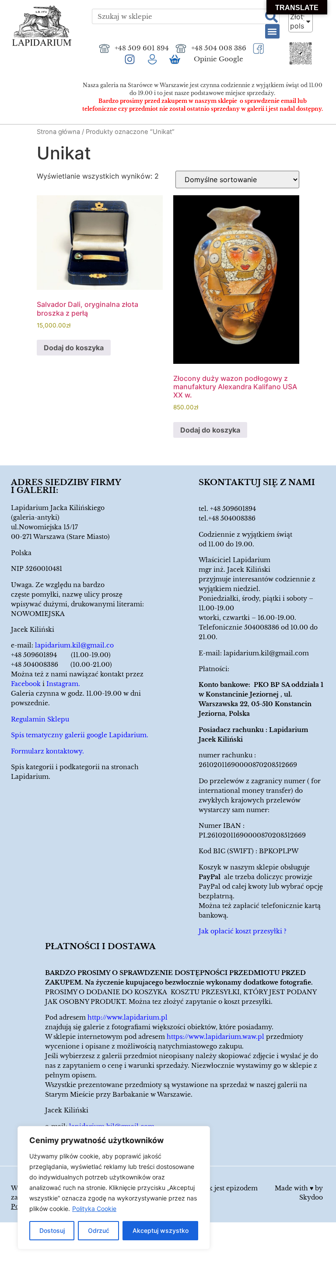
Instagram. (63, 684)
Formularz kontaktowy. (47, 751)
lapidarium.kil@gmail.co (74, 645)
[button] (272, 31)
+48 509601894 (233, 509)
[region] (114, 1187)
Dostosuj (52, 1230)
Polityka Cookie (94, 1208)
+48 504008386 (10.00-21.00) (61, 665)
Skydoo (311, 1197)
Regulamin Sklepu (40, 719)
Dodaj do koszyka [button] (74, 347)
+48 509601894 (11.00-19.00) (61, 655)
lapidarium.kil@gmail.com (266, 653)
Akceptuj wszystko (161, 1230)
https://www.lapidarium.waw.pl (215, 1037)
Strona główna (58, 132)
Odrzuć (98, 1230)
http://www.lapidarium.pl (128, 1017)
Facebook (26, 684)
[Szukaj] (271, 16)
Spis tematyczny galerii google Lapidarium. (79, 735)
